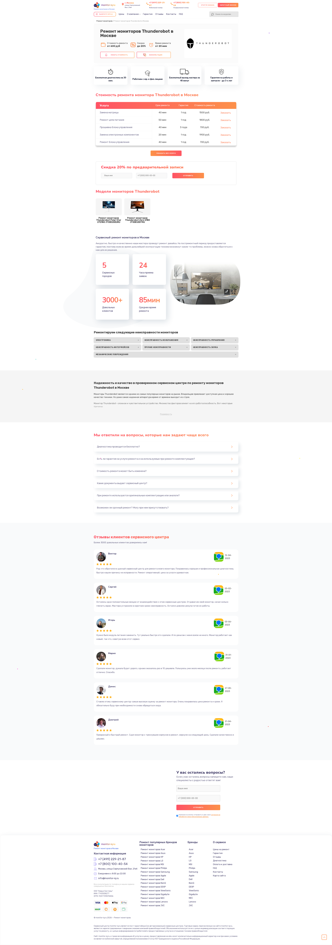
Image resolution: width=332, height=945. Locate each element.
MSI (190, 864)
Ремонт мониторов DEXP (153, 887)
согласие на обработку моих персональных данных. (199, 816)
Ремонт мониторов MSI (152, 864)
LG (190, 860)
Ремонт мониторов (104, 21)
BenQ (191, 883)
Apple (191, 875)
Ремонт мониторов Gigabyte (155, 894)
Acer (191, 849)
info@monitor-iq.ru (108, 878)
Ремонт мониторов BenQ (153, 883)
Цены (121, 14)
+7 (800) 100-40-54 (113, 864)
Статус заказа (207, 5)
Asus (191, 853)
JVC (191, 905)
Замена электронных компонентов (119, 134)
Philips (192, 868)
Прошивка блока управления (116, 127)
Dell (190, 879)
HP (190, 857)
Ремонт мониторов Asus (153, 853)
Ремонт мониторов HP (152, 857)
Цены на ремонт (221, 849)
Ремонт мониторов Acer (153, 849)
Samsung (193, 872)
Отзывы (159, 14)
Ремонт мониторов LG (152, 860)
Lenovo (192, 901)
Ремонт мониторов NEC (153, 898)
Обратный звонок (228, 5)
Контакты (171, 14)
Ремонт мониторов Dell (152, 879)
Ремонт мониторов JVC (153, 905)
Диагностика (219, 860)
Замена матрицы (109, 112)
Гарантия (148, 14)
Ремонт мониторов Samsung (155, 872)
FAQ (181, 14)
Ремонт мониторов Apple (153, 875)
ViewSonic (194, 890)
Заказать (225, 112)
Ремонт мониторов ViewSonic (156, 890)
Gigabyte (193, 894)
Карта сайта (219, 875)
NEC (191, 898)
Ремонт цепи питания (112, 119)
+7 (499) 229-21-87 (112, 859)
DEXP (191, 887)
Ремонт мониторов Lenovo (154, 901)
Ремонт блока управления (114, 142)
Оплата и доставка (222, 864)
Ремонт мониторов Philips (154, 868)
